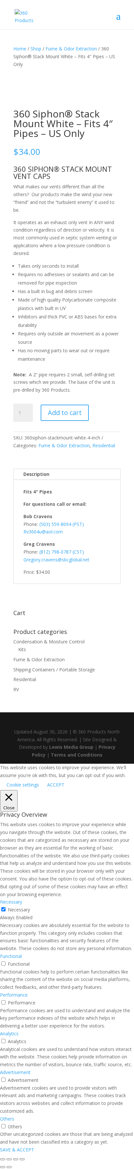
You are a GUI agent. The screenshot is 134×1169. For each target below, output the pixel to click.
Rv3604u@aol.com (43, 532)
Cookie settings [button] (23, 785)
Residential (103, 445)
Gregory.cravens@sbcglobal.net (56, 560)
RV (16, 689)
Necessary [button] (11, 902)
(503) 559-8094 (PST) (61, 524)
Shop (36, 49)
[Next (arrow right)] (9, 1167)
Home (19, 49)
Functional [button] (11, 956)
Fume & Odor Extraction (71, 49)
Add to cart (65, 412)
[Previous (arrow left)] (2, 1167)
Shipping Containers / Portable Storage (54, 669)
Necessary (19, 910)
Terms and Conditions (76, 755)
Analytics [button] (9, 1033)
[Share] (15, 1159)
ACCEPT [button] (55, 785)
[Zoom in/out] (2, 1159)
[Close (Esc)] (22, 1159)
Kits (22, 649)
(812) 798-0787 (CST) (61, 552)
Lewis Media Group (71, 747)
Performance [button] (14, 995)
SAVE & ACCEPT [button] (17, 1150)
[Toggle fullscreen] (9, 1159)
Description (36, 474)
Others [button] (7, 1119)
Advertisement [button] (15, 1072)
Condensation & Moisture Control (49, 641)
